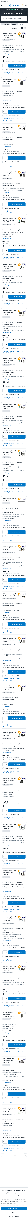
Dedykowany (6, 39)
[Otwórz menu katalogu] (1, 5)
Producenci (14, 24)
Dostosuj (14, 1212)
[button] (3, 1)
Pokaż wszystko (6, 54)
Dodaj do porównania (12, 69)
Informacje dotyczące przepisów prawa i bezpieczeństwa (13, 73)
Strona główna (5, 24)
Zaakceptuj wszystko (14, 1208)
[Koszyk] (26, 5)
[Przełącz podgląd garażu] (22, 5)
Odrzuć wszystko (14, 1216)
